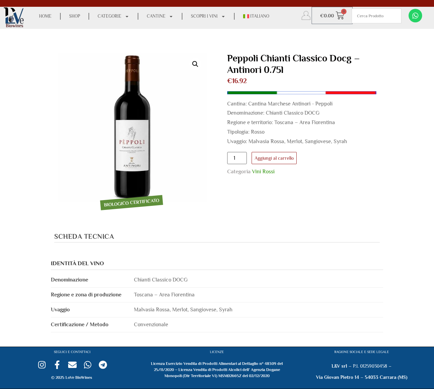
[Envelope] (72, 365)
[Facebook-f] (57, 365)
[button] (195, 64)
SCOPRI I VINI (204, 16)
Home (45, 16)
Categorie (109, 16)
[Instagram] (42, 365)
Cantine (156, 16)
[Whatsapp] (415, 15)
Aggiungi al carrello (274, 158)
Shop (74, 16)
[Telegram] (103, 365)
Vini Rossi (263, 172)
